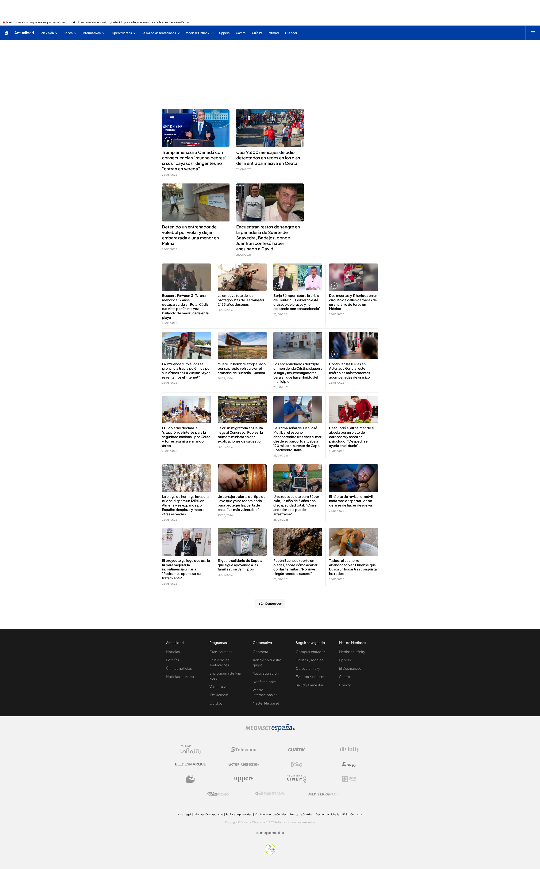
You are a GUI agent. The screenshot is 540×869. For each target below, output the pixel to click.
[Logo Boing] (296, 764)
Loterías (172, 660)
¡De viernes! (218, 694)
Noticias (173, 651)
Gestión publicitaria (327, 814)
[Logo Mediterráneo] (323, 794)
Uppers (345, 660)
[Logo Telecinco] (243, 749)
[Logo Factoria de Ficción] (244, 764)
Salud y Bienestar (309, 685)
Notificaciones (265, 681)
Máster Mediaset (266, 703)
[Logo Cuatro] (296, 749)
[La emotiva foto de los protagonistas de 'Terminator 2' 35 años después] (242, 277)
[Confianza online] (270, 853)
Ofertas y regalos (309, 660)
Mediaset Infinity (352, 651)
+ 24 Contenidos (270, 603)
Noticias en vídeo (180, 676)
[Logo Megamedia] (272, 833)
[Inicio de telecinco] (6, 33)
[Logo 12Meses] (349, 779)
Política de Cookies (301, 814)
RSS (344, 814)
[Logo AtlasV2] (217, 794)
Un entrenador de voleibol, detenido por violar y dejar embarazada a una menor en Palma (133, 22)
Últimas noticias (179, 668)
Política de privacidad (239, 814)
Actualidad (24, 33)
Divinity (345, 685)
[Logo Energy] (349, 764)
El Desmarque (350, 668)
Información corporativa (208, 814)
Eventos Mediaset (310, 676)
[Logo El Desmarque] (190, 764)
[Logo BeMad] (190, 779)
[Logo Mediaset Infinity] (191, 749)
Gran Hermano (221, 651)
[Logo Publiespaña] (270, 794)
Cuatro (344, 676)
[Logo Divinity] (349, 749)
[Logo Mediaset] (270, 730)
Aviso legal (184, 814)
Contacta (260, 651)
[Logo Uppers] (243, 779)
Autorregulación (266, 673)
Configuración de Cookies (270, 814)
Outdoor (216, 703)
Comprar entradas (310, 651)
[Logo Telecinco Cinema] (296, 779)
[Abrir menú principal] (533, 33)
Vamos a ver (218, 686)
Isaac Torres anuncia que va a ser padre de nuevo (37, 22)
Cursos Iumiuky (308, 668)
